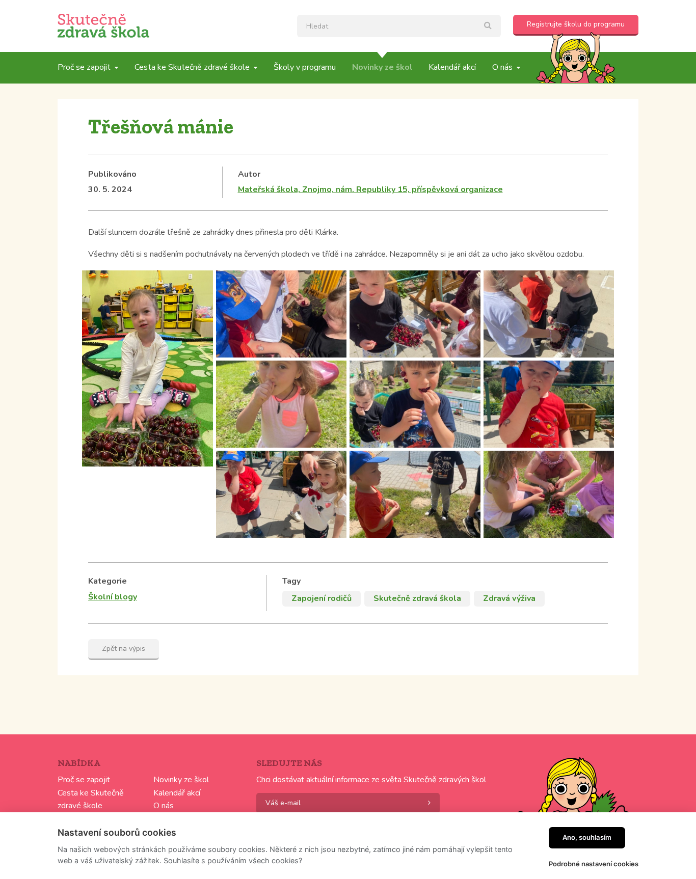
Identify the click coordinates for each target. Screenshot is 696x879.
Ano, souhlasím (587, 837)
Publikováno (112, 174)
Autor (249, 174)
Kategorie (107, 581)
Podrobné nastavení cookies (593, 864)
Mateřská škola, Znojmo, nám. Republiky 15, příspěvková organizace (370, 189)
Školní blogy (112, 596)
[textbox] (399, 26)
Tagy (291, 581)
